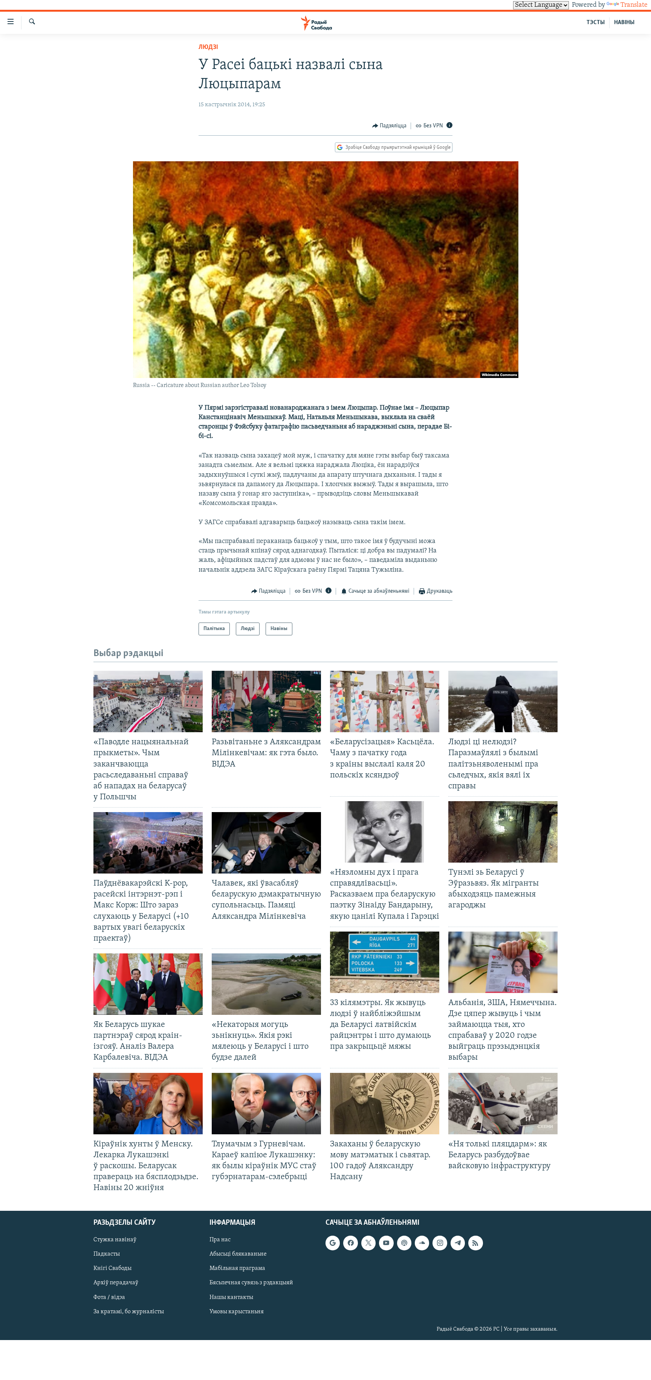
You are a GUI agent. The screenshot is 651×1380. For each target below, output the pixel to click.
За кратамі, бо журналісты (128, 1312)
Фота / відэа (109, 1297)
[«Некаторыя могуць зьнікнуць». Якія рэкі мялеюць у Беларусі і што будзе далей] (266, 984)
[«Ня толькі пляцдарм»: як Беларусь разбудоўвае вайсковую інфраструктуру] (503, 1103)
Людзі (208, 47)
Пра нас (220, 1240)
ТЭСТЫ (596, 23)
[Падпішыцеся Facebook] (350, 1243)
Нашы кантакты (231, 1297)
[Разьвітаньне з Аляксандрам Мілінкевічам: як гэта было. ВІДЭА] (266, 701)
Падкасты (106, 1254)
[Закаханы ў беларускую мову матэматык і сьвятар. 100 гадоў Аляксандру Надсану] (384, 1103)
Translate (634, 5)
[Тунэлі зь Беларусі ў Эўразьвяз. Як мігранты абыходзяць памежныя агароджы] (503, 832)
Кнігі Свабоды (112, 1269)
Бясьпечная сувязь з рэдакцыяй (251, 1283)
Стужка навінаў (114, 1240)
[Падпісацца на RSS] (475, 1243)
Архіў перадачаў (115, 1283)
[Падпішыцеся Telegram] (458, 1243)
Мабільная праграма (237, 1269)
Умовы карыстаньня (236, 1312)
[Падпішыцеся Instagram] (439, 1243)
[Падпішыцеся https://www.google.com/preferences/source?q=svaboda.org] (333, 1243)
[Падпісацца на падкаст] (404, 1243)
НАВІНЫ (624, 23)
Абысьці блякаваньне (238, 1254)
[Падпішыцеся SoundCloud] (422, 1243)
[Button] (389, 126)
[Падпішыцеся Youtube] (386, 1243)
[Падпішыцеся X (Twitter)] (368, 1243)
